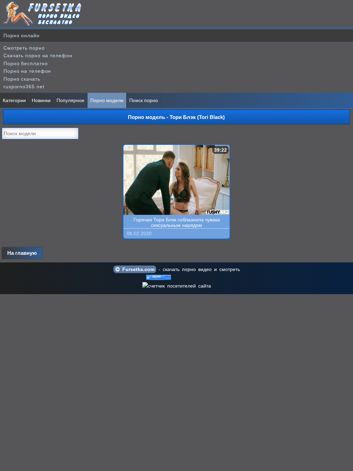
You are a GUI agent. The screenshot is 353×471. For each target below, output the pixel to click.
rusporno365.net (23, 86)
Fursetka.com (137, 269)
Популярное (70, 100)
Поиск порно (143, 100)
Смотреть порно (24, 48)
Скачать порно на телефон (37, 55)
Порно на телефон (27, 71)
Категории (14, 100)
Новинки (41, 100)
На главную (22, 253)
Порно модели (106, 100)
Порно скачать (21, 79)
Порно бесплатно (25, 63)
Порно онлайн (21, 35)
